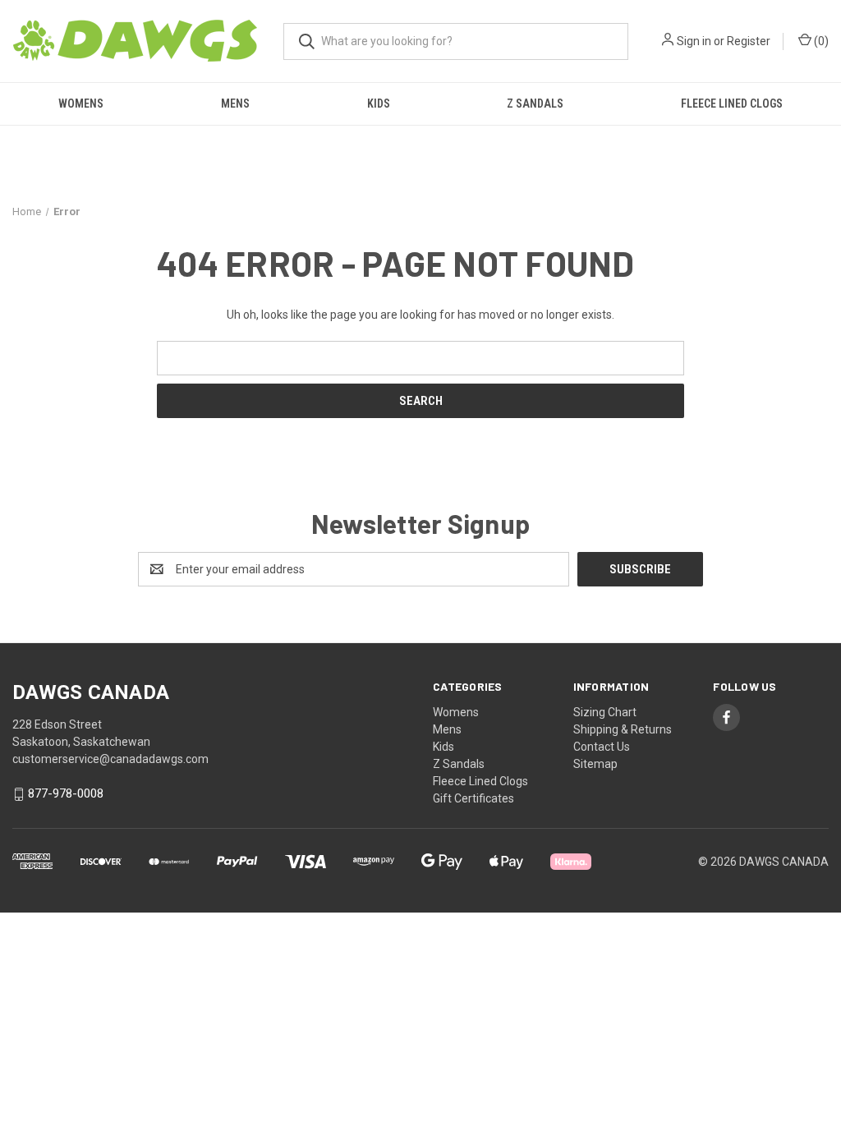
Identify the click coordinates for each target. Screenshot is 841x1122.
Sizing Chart (604, 712)
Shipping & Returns (622, 729)
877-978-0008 (65, 794)
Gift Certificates (473, 798)
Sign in (694, 41)
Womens (80, 103)
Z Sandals (535, 103)
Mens (235, 103)
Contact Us (601, 746)
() (820, 41)
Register (748, 41)
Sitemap (595, 763)
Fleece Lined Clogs (732, 103)
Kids (378, 103)
